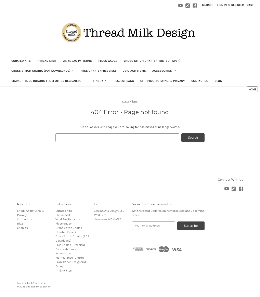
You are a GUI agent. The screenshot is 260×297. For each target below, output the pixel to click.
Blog (218, 81)
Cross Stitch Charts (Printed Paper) (152, 61)
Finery (98, 81)
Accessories (162, 70)
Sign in (222, 5)
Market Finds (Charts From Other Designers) (46, 81)
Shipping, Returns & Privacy (162, 81)
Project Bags (124, 81)
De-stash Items (134, 70)
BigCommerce (38, 283)
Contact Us (199, 81)
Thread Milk (46, 61)
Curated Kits (21, 61)
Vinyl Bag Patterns (77, 61)
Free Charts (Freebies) (98, 70)
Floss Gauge (107, 61)
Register (237, 5)
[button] (252, 89)
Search (207, 5)
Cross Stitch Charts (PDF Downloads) (40, 70)
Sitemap (22, 228)
